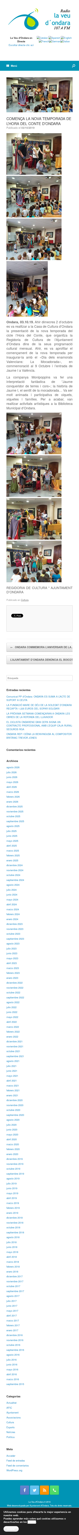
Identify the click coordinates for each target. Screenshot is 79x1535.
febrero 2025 (13, 855)
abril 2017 (11, 1315)
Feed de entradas (15, 1460)
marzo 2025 (12, 850)
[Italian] (65, 41)
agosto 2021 (12, 1061)
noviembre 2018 (14, 1222)
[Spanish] (54, 38)
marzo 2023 (12, 968)
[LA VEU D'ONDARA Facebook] (24, 1490)
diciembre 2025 (14, 806)
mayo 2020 (12, 1134)
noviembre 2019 (14, 1164)
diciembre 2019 (14, 1159)
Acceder (10, 1455)
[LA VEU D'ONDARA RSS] (44, 1490)
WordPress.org (14, 1470)
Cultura (24, 600)
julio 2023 (11, 948)
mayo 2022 (12, 1017)
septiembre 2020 (15, 1115)
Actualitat (11, 1402)
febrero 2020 (13, 1149)
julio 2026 (11, 772)
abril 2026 (11, 787)
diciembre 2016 (14, 1335)
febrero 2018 (13, 1266)
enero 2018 (12, 1271)
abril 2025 (11, 845)
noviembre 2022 (14, 987)
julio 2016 (11, 1359)
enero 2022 (12, 1036)
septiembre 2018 (15, 1232)
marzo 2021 (12, 1085)
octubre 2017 (13, 1286)
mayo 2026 (12, 782)
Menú (14, 65)
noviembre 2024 (14, 870)
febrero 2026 (13, 796)
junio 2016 (11, 1364)
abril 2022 (11, 1022)
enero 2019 (12, 1213)
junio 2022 (11, 1012)
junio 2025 (11, 836)
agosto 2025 (12, 826)
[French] (44, 41)
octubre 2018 (13, 1227)
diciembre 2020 (14, 1100)
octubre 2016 (13, 1345)
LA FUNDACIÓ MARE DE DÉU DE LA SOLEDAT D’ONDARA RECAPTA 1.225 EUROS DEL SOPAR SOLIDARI (39, 706)
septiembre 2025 (15, 821)
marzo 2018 (12, 1261)
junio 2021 (11, 1070)
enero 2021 (12, 1095)
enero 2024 (12, 919)
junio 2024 (11, 894)
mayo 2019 (12, 1193)
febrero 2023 (13, 973)
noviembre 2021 (14, 1046)
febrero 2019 (13, 1208)
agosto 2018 (12, 1237)
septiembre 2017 (15, 1291)
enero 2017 (12, 1330)
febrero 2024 (13, 914)
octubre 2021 (13, 1051)
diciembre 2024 (14, 865)
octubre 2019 (13, 1168)
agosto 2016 (12, 1354)
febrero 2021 (13, 1090)
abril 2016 (11, 1374)
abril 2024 (11, 904)
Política (10, 1437)
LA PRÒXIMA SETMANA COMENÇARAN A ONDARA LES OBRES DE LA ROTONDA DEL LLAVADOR (38, 715)
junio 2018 (11, 1247)
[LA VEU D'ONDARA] (39, 19)
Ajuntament (12, 1412)
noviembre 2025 (14, 811)
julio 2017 (11, 1301)
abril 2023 (11, 963)
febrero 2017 (13, 1325)
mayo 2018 (12, 1252)
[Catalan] (42, 38)
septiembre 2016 (15, 1350)
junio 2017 (11, 1305)
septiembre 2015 (15, 1384)
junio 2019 (11, 1188)
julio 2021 (11, 1066)
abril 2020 (11, 1139)
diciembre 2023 (14, 924)
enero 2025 (12, 860)
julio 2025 (11, 831)
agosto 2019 (12, 1178)
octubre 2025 (13, 816)
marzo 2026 (12, 792)
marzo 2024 (12, 909)
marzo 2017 (12, 1320)
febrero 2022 (13, 1031)
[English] (66, 38)
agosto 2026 (12, 767)
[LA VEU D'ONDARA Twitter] (34, 1490)
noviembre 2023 (14, 929)
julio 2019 (11, 1183)
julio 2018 (11, 1242)
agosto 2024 (12, 884)
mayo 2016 (12, 1369)
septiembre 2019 (15, 1173)
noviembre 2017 (14, 1281)
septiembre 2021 (15, 1056)
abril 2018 (11, 1256)
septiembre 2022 (15, 997)
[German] (54, 41)
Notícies (10, 1432)
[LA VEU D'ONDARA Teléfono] (54, 1490)
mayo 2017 (12, 1310)
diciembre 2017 (14, 1276)
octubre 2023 (13, 933)
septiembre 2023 (15, 938)
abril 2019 (11, 1198)
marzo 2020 (12, 1144)
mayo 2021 (12, 1075)
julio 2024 (11, 889)
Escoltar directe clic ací (21, 45)
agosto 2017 (12, 1296)
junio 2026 (11, 777)
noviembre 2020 (14, 1105)
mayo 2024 (12, 899)
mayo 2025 (12, 840)
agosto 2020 (12, 1119)
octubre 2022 (13, 992)
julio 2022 (11, 1007)
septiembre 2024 (15, 880)
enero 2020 (12, 1154)
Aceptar (11, 1528)
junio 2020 (11, 1129)
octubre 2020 (13, 1110)
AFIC (9, 1407)
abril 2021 (11, 1080)
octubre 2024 (13, 875)
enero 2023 (12, 978)
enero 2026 (12, 801)
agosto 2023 (12, 943)
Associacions (13, 1417)
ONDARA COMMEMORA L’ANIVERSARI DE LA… (42, 647)
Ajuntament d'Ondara (39, 1505)
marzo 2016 (12, 1379)
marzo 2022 (12, 1027)
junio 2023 (11, 953)
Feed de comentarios (17, 1465)
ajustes (32, 1522)
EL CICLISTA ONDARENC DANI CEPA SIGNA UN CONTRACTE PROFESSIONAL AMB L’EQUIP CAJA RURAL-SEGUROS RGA (39, 725)
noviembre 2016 (14, 1340)
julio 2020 (11, 1124)
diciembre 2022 (14, 982)
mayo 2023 (12, 958)
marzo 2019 (12, 1203)
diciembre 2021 (14, 1041)
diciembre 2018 (14, 1217)
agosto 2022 (12, 1002)
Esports (10, 1427)
